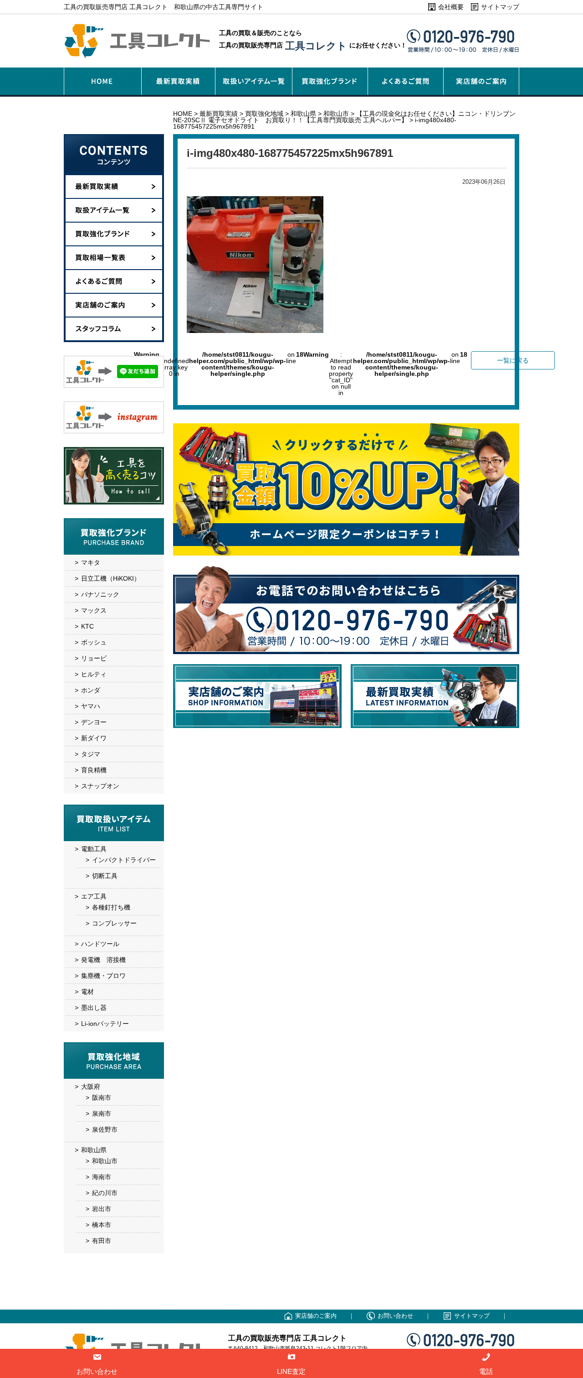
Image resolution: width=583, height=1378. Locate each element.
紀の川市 (105, 1193)
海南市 (101, 1177)
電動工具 (94, 849)
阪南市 (101, 1097)
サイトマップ (500, 6)
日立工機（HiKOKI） (110, 578)
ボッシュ (94, 642)
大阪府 (90, 1086)
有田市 (101, 1241)
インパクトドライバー (124, 860)
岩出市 (101, 1209)
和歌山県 (94, 1150)
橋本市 (101, 1225)
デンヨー (94, 722)
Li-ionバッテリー (105, 1023)
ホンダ (90, 690)
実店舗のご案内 (316, 1315)
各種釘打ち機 (111, 907)
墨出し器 (94, 1007)
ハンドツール (100, 944)
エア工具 (94, 896)
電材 (87, 991)
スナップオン (100, 786)
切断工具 (105, 876)
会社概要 (451, 6)
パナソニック (100, 594)
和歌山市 (105, 1161)
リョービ (94, 658)
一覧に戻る (513, 360)
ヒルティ (94, 674)
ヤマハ (90, 706)
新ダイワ (94, 738)
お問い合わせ (395, 1315)
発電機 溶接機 (103, 960)
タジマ (90, 754)
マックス (94, 610)
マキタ (90, 562)
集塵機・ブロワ (103, 975)
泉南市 (101, 1113)
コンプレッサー (114, 923)
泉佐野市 (105, 1129)
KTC (87, 626)
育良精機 (94, 770)
